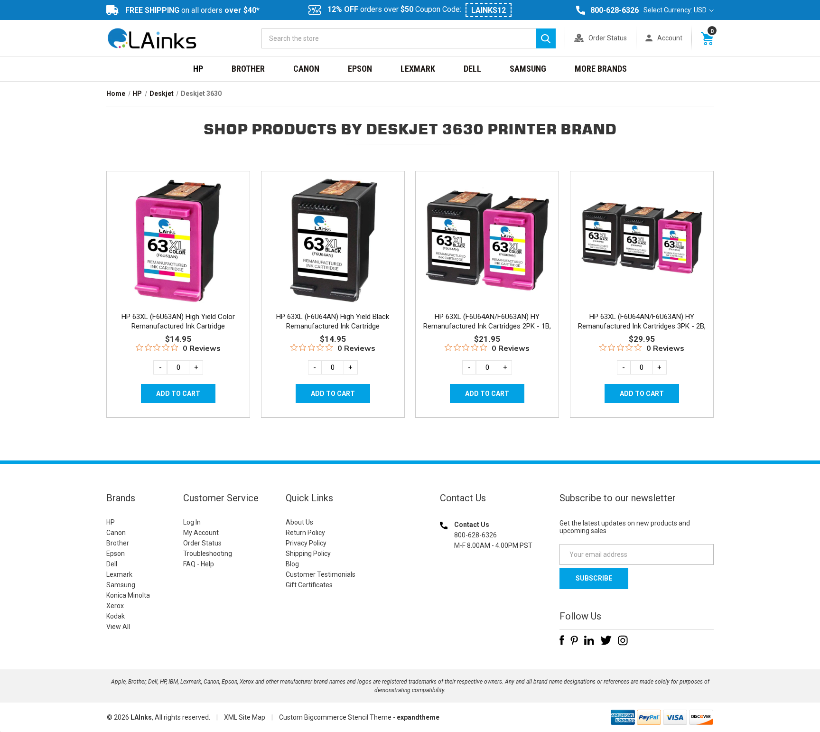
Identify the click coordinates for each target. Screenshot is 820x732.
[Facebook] (561, 640)
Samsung (528, 69)
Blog (292, 564)
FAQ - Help (198, 564)
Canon (306, 69)
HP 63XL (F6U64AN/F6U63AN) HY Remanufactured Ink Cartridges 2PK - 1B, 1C (487, 326)
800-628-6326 (614, 10)
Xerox (115, 606)
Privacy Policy (306, 543)
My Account (201, 532)
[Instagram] (623, 640)
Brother (248, 69)
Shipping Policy (308, 553)
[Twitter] (606, 640)
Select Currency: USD (675, 10)
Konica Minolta (128, 595)
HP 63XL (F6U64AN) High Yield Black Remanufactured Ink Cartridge (332, 321)
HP (198, 69)
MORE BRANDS (601, 69)
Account (669, 38)
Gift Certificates (309, 585)
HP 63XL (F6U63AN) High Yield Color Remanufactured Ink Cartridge (178, 321)
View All (118, 626)
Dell (472, 69)
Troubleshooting (207, 553)
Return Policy (305, 532)
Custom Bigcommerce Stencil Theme (335, 717)
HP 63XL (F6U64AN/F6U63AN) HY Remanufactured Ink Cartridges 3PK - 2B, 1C (642, 326)
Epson (360, 69)
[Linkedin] (589, 640)
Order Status (607, 38)
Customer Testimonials (320, 574)
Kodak (115, 616)
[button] (491, 606)
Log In (192, 522)
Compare (175, 250)
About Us (299, 522)
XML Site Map (244, 717)
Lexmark (418, 69)
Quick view (177, 229)
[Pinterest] (574, 640)
